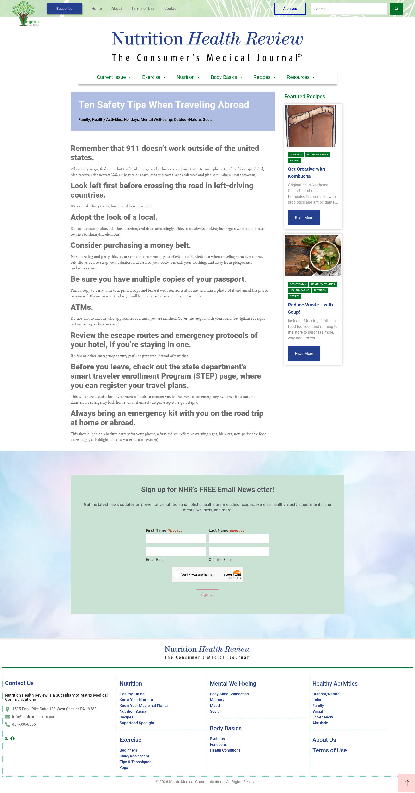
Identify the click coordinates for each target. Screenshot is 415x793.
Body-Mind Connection (229, 694)
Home (97, 8)
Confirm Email (220, 559)
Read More (304, 217)
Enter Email (155, 559)
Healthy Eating (299, 290)
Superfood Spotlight (137, 723)
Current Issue (111, 77)
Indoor (318, 700)
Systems (217, 739)
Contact (170, 8)
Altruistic (320, 723)
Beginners (128, 750)
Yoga (124, 767)
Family (84, 119)
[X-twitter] (6, 738)
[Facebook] (12, 738)
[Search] (396, 9)
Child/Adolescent (134, 756)
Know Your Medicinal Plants (144, 705)
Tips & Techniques (135, 762)
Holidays (131, 119)
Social (208, 119)
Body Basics (224, 77)
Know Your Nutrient (136, 700)
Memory (217, 700)
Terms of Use (143, 8)
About (116, 8)
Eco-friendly (298, 284)
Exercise (151, 77)
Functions (218, 744)
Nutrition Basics (317, 154)
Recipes (261, 77)
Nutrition (186, 77)
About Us (324, 740)
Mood (215, 705)
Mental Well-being (156, 119)
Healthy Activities (107, 119)
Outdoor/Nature (187, 119)
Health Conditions (225, 750)
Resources (298, 77)
